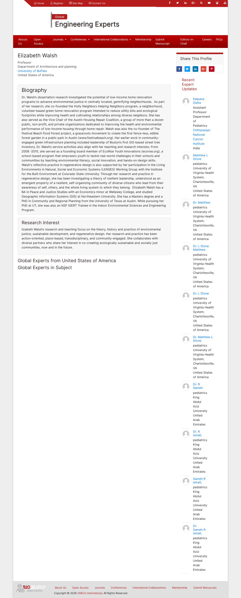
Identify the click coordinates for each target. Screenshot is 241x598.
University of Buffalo (32, 71)
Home (40, 3)
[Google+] (193, 3)
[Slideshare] (217, 3)
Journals (58, 39)
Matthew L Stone (200, 157)
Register (58, 3)
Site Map (77, 3)
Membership (143, 39)
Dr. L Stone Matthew (201, 247)
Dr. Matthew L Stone (203, 338)
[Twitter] (177, 3)
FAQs (219, 39)
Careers (207, 39)
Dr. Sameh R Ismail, (199, 529)
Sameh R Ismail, (199, 480)
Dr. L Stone (201, 293)
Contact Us (98, 3)
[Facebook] (169, 3)
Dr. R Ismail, (197, 433)
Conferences (79, 39)
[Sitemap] (225, 3)
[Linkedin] (185, 3)
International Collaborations (111, 39)
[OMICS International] (31, 588)
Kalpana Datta (198, 100)
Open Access (38, 41)
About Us (60, 587)
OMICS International (89, 593)
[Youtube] (209, 3)
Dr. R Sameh (198, 386)
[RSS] (201, 3)
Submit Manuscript (163, 41)
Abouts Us (22, 41)
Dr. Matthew (201, 202)
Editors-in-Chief (187, 41)
